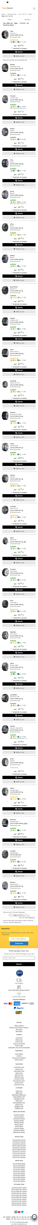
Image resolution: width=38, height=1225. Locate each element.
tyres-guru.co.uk (22, 1222)
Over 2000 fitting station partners (19, 990)
